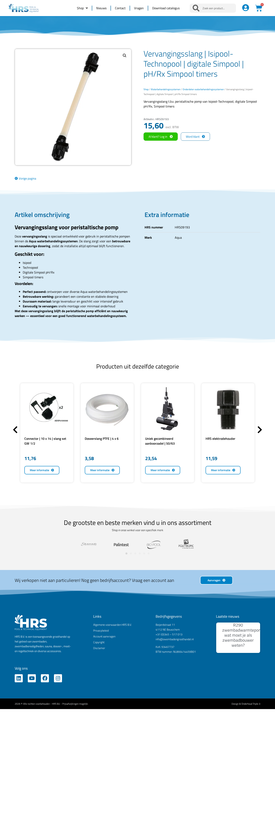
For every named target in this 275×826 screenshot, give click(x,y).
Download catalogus (166, 8)
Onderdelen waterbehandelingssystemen (203, 89)
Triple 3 (256, 704)
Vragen (139, 8)
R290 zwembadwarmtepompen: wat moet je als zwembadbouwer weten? (246, 635)
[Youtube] (32, 678)
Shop (80, 8)
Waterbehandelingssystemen (165, 89)
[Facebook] (45, 678)
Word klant (193, 136)
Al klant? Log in (158, 136)
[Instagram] (58, 678)
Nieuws (101, 8)
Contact (120, 8)
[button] (124, 55)
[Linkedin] (19, 678)
